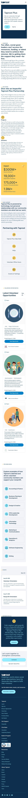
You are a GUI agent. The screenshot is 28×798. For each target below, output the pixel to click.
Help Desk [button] (4, 711)
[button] (5, 2)
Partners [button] (3, 781)
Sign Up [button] (14, 26)
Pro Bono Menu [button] (5, 715)
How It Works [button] (5, 713)
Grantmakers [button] (4, 740)
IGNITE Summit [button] (5, 786)
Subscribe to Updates (8, 691)
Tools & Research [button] (6, 761)
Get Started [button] (14, 659)
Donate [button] (3, 779)
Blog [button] (3, 752)
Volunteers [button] (4, 730)
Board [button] (3, 772)
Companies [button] (4, 738)
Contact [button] (3, 777)
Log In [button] (7, 26)
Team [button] (3, 788)
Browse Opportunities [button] (7, 708)
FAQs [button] (3, 756)
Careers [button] (3, 774)
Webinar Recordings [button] (6, 764)
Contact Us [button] (14, 642)
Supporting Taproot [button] (6, 732)
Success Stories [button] (5, 759)
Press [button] (3, 784)
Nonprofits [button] (4, 724)
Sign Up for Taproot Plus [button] (14, 663)
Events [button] (3, 754)
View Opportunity (14, 341)
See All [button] (23, 294)
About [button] (3, 770)
